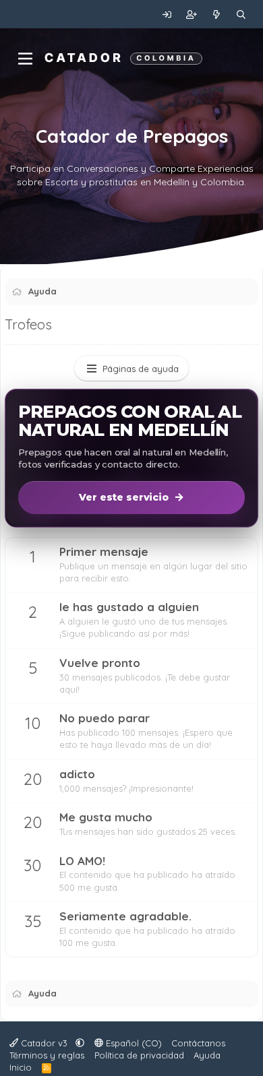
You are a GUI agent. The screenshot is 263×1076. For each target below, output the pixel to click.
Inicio (20, 1067)
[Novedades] (216, 14)
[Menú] (25, 58)
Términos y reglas (46, 1055)
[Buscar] (241, 14)
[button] (80, 1043)
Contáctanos (198, 1043)
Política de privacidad (139, 1055)
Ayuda (207, 1055)
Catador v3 (44, 1043)
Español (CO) (132, 1043)
